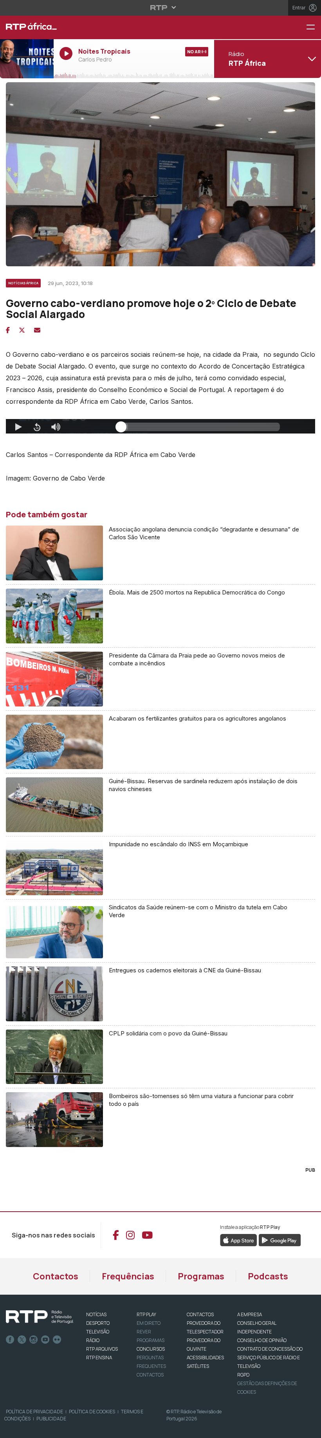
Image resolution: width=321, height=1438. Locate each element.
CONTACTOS (200, 1314)
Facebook (10, 1339)
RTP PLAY (146, 1314)
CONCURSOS (151, 1349)
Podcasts (268, 1276)
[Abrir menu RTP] (161, 7)
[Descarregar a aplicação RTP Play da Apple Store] (238, 1239)
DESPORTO (98, 1323)
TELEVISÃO (97, 1331)
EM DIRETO (148, 1323)
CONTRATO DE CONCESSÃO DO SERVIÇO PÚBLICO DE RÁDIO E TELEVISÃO (270, 1357)
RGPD (243, 1374)
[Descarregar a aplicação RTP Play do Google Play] (279, 1239)
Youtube (45, 1339)
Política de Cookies (92, 1411)
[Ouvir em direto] (27, 58)
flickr (57, 1339)
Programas (201, 1276)
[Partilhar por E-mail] (37, 330)
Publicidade (51, 1418)
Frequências (128, 1276)
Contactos (55, 1276)
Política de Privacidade (34, 1411)
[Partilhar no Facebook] (8, 330)
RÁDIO (92, 1340)
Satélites (198, 1366)
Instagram (33, 1339)
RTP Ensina (99, 1357)
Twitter (22, 1339)
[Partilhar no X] (22, 330)
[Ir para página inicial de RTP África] (27, 27)
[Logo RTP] (39, 1317)
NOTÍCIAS (96, 1314)
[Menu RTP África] (313, 27)
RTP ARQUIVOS (102, 1349)
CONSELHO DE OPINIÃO (262, 1340)
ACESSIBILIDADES (205, 1357)
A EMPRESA (249, 1314)
